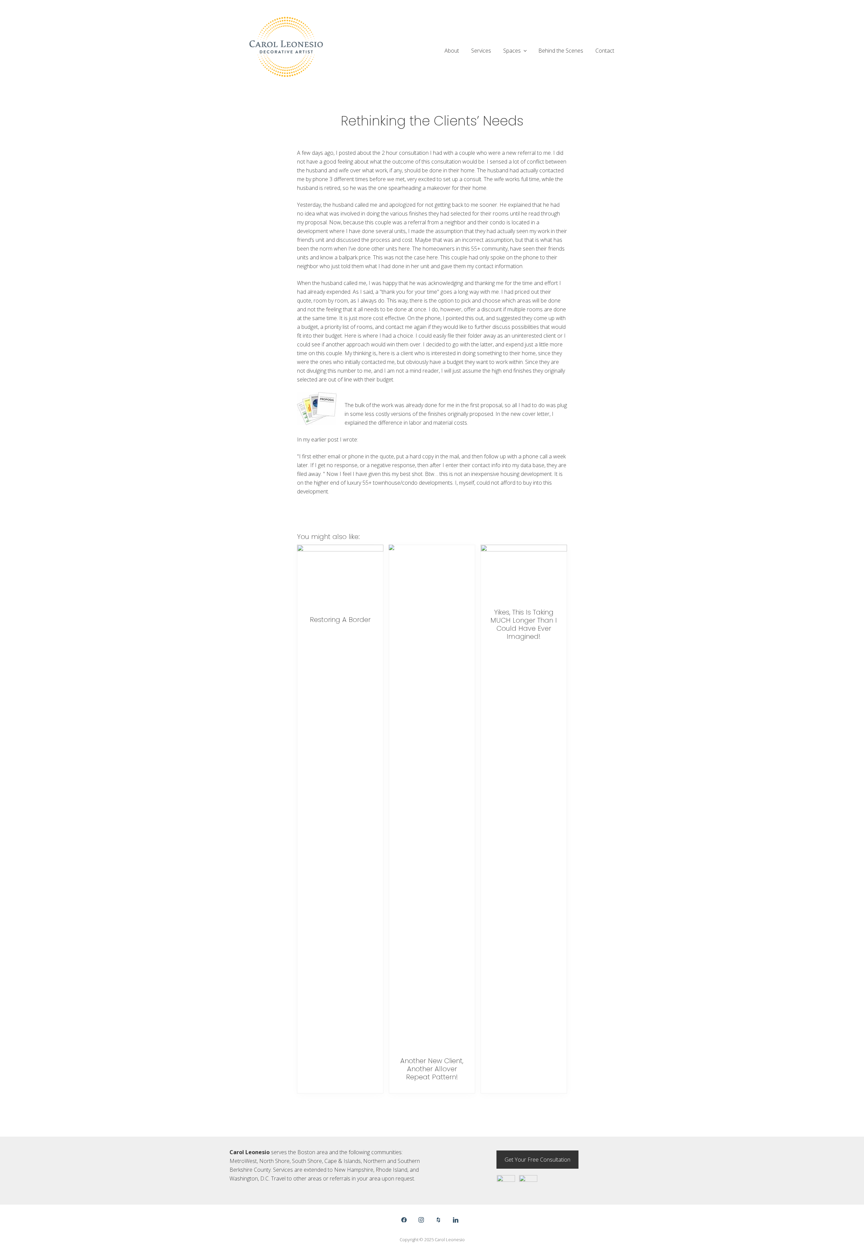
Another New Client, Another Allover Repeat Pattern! (431, 1069)
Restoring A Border (340, 619)
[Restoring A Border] (340, 577)
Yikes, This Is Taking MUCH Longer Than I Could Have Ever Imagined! (523, 624)
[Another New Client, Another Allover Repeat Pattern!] (432, 798)
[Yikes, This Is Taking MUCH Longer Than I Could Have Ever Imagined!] (524, 573)
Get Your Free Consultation (537, 1159)
